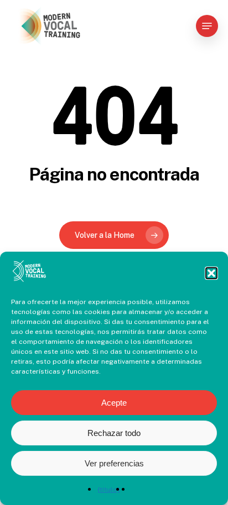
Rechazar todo (114, 433)
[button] (211, 273)
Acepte (114, 402)
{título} (108, 489)
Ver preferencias (114, 463)
